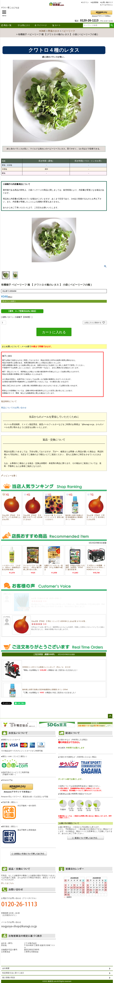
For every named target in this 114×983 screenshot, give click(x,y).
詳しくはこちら (7, 883)
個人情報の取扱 (8, 978)
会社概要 (5, 968)
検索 (112, 25)
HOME (42, 31)
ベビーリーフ (68, 31)
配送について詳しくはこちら (85, 838)
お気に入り (25, 25)
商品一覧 (7, 25)
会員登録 (95, 2)
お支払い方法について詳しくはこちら (28, 853)
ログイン (85, 2)
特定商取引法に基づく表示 (13, 973)
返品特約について (9, 401)
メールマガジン (107, 5)
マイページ (42, 25)
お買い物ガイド (107, 2)
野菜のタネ (53, 31)
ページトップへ (110, 716)
